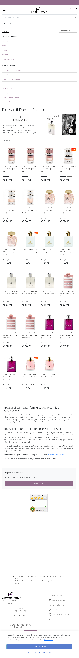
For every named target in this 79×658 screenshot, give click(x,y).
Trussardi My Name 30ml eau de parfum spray (48, 210)
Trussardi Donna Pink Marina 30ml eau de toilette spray (67, 293)
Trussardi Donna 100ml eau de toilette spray (48, 293)
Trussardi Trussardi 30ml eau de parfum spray (10, 168)
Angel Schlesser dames (10, 97)
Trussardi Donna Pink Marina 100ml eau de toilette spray (29, 335)
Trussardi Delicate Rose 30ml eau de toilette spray (30, 376)
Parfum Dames (10, 24)
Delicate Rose (7, 41)
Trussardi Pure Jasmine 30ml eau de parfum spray (68, 168)
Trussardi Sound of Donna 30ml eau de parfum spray (48, 335)
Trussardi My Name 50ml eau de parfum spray (67, 210)
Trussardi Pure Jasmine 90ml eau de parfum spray (30, 210)
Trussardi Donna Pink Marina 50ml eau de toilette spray (10, 335)
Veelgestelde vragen (59, 600)
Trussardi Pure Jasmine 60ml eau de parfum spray (11, 210)
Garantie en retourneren (60, 615)
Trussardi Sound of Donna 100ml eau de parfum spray (10, 376)
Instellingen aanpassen (39, 653)
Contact (55, 619)
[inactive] (39, 503)
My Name (5, 50)
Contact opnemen (39, 483)
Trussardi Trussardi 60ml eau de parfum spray (29, 168)
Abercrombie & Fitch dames (12, 70)
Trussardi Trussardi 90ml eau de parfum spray (48, 168)
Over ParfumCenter (59, 605)
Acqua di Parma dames (10, 75)
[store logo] (38, 10)
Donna (4, 46)
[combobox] (39, 17)
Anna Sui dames (8, 102)
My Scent (5, 55)
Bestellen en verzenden (60, 610)
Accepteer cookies (39, 647)
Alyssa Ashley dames (9, 88)
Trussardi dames (9, 36)
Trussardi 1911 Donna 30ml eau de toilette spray (11, 293)
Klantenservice (57, 596)
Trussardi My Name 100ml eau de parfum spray (10, 251)
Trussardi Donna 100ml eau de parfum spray (67, 251)
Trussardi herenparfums (56, 455)
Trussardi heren (8, 59)
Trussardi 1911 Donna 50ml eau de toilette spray (30, 293)
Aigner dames (7, 84)
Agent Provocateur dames (11, 79)
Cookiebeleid (48, 640)
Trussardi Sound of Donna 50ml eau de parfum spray (67, 335)
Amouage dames (8, 93)
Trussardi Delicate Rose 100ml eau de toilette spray (49, 376)
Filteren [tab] (5, 31)
